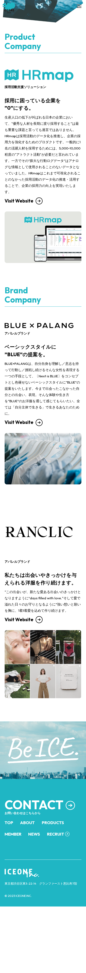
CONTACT (34, 823)
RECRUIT (55, 852)
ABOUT (27, 840)
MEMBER (13, 852)
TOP (9, 840)
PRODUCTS (53, 840)
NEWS (34, 852)
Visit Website (19, 219)
